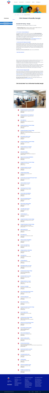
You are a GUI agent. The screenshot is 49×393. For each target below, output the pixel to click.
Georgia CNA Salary (28, 78)
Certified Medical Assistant (35, 38)
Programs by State (6, 22)
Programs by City (6, 24)
